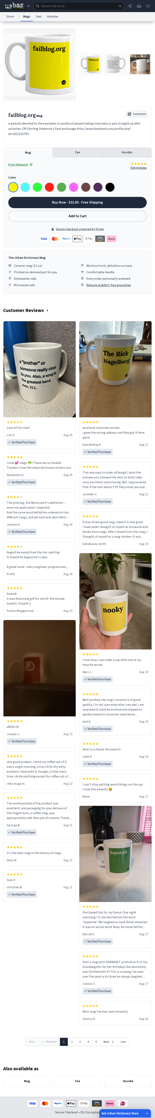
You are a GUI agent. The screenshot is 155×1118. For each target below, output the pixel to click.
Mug (28, 152)
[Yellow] (13, 187)
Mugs (26, 17)
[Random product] (119, 6)
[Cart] (147, 6)
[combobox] (78, 6)
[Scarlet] (49, 187)
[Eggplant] (98, 187)
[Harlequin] (37, 187)
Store (10, 17)
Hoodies (52, 17)
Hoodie (127, 152)
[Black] (110, 187)
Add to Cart (78, 216)
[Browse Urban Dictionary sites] (17, 6)
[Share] (130, 6)
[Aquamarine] (25, 187)
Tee (77, 152)
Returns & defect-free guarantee (108, 285)
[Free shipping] (138, 6)
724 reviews (138, 168)
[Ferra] (86, 187)
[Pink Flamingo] (74, 187)
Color (12, 177)
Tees (39, 17)
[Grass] (61, 187)
